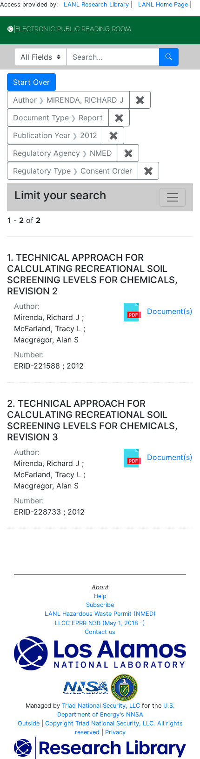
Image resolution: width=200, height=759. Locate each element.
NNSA (134, 714)
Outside (29, 723)
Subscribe (100, 604)
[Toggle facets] (173, 197)
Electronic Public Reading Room (69, 29)
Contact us (100, 631)
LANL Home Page (163, 4)
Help (100, 595)
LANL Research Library (96, 4)
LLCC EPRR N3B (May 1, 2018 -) (100, 623)
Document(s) (170, 311)
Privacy (115, 732)
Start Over (31, 82)
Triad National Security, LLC (101, 705)
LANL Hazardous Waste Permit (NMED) (100, 613)
